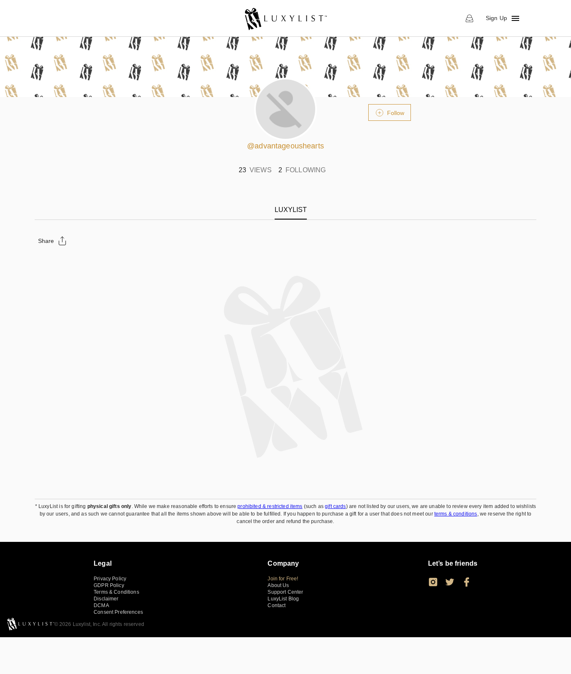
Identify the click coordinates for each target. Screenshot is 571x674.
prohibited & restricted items (269, 506)
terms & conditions (455, 514)
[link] (285, 18)
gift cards (335, 506)
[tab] (291, 210)
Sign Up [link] (496, 18)
